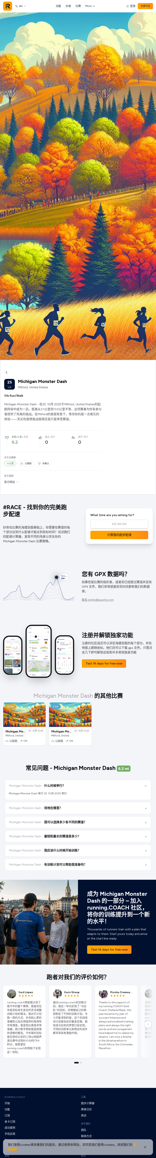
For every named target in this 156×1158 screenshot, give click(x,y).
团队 (83, 1130)
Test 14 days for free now (104, 663)
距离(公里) (17, 437)
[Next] (148, 1024)
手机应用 (10, 1133)
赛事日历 (86, 1109)
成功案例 (10, 1127)
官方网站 (9, 482)
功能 (58, 6)
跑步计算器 (87, 1103)
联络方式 (86, 1136)
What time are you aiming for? (112, 515)
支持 (7, 1156)
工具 (83, 1097)
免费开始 (145, 6)
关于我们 (85, 1123)
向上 (47, 437)
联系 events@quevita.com (98, 599)
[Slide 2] (81, 1062)
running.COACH (15, 1097)
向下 (80, 437)
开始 (7, 1103)
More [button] (88, 6)
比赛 (78, 6)
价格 (68, 6)
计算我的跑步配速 (119, 535)
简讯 (83, 1156)
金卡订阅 (10, 1121)
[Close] (145, 1147)
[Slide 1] (76, 1062)
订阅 (7, 1115)
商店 (83, 1115)
